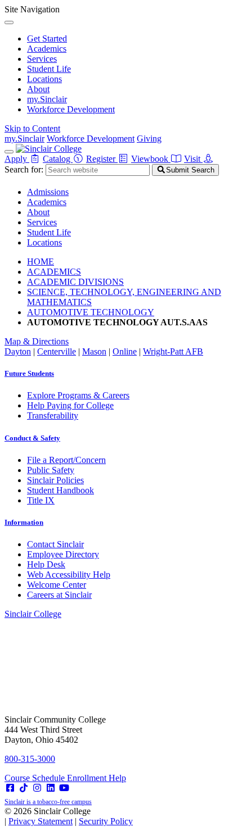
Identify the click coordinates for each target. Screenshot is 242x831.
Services (42, 58)
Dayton (18, 351)
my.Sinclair (47, 99)
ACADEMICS (54, 271)
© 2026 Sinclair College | (69, 816)
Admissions (48, 192)
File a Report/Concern (66, 460)
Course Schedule (36, 778)
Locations (44, 79)
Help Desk (46, 564)
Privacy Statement (40, 821)
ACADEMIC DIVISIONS (75, 282)
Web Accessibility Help (68, 574)
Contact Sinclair (55, 544)
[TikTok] (23, 788)
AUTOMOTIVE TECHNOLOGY (90, 312)
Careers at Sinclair (59, 595)
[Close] (9, 22)
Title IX (41, 500)
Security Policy (106, 821)
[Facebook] (10, 788)
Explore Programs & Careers (78, 395)
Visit (193, 159)
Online (125, 351)
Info (24, 522)
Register (102, 159)
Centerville (56, 351)
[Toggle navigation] (9, 151)
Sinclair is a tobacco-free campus (48, 802)
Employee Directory (63, 554)
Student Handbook (60, 490)
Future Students (29, 373)
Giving (149, 138)
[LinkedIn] (50, 788)
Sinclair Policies (55, 480)
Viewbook (151, 159)
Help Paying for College (70, 405)
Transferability (52, 415)
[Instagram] (37, 788)
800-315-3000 (30, 759)
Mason (94, 351)
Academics (46, 48)
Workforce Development (71, 109)
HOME (40, 261)
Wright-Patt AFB (173, 351)
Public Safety (50, 470)
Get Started (47, 38)
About (38, 89)
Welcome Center (56, 584)
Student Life (49, 69)
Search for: (24, 169)
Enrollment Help (96, 778)
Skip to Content (32, 128)
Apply (17, 159)
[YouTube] (64, 788)
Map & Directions (37, 341)
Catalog (58, 159)
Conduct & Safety (32, 438)
